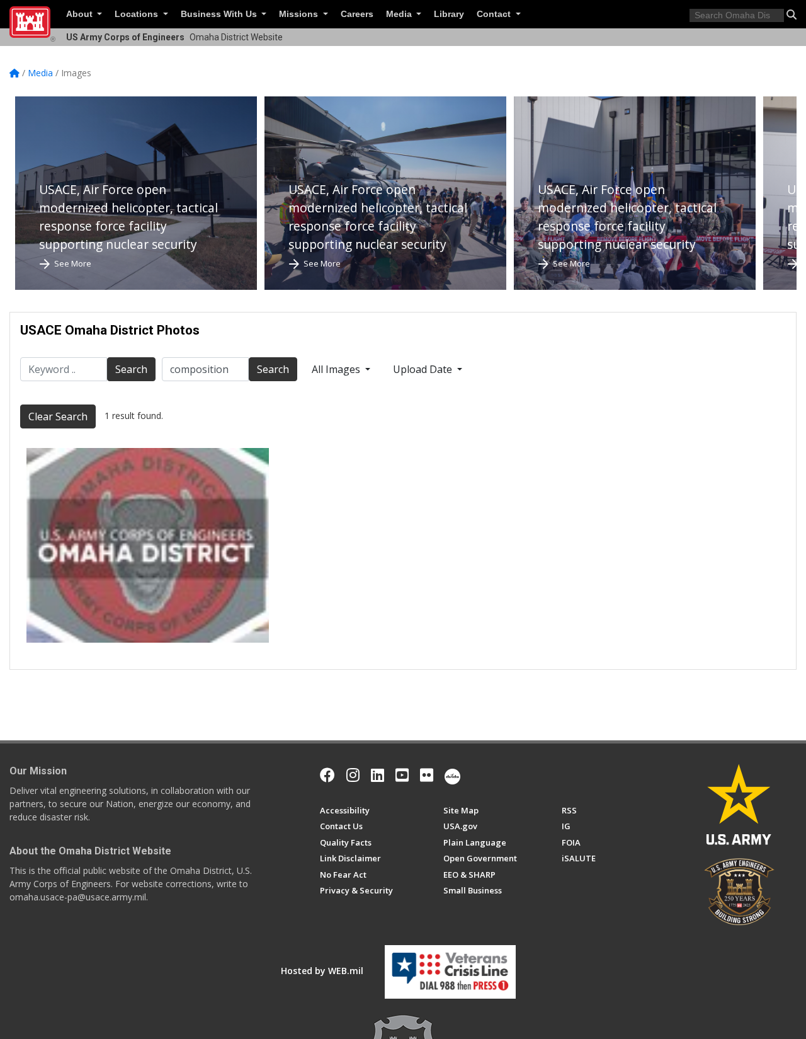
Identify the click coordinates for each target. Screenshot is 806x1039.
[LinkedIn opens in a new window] (377, 775)
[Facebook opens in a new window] (327, 775)
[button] (791, 14)
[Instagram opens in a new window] (353, 775)
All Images (337, 369)
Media (400, 14)
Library (449, 14)
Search (131, 369)
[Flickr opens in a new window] (426, 775)
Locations (138, 14)
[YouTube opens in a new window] (402, 775)
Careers (357, 14)
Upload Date (424, 369)
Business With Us (220, 14)
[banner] (147, 545)
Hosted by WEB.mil (322, 971)
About (80, 14)
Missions (300, 14)
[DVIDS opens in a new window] (452, 775)
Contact (495, 14)
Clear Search (58, 416)
